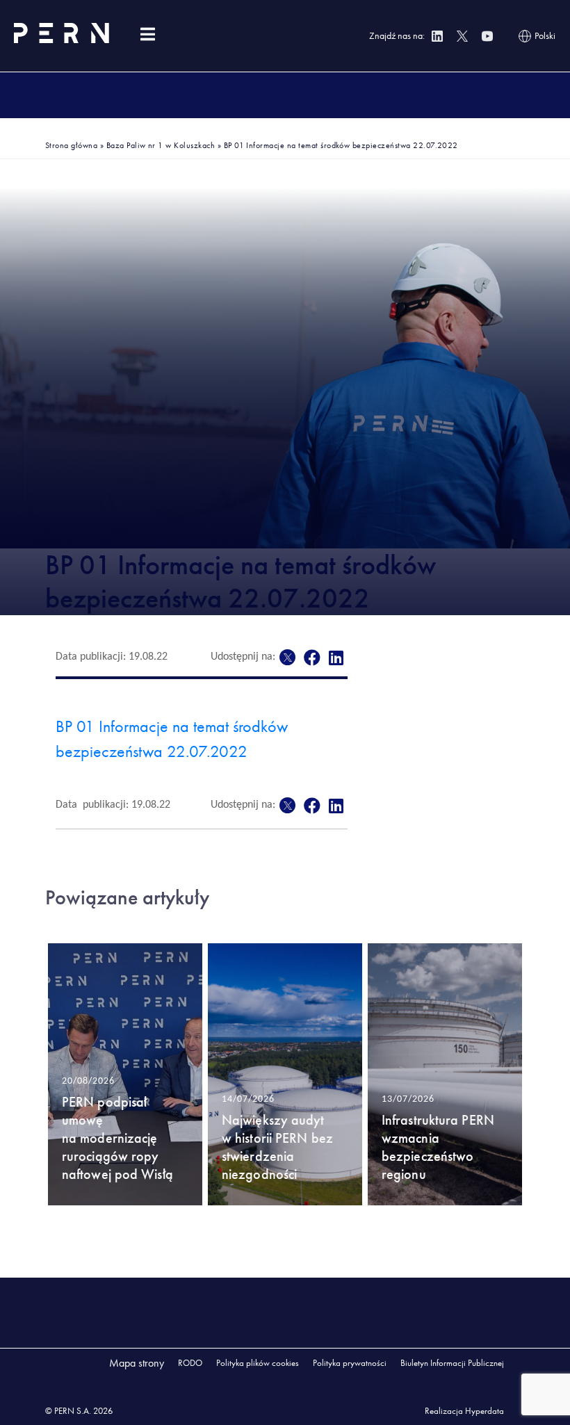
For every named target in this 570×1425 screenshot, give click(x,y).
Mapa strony (136, 1362)
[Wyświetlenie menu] (147, 34)
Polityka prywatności (349, 1363)
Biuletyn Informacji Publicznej (452, 1363)
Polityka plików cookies (257, 1363)
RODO (190, 1363)
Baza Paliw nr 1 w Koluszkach (160, 145)
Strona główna (71, 145)
